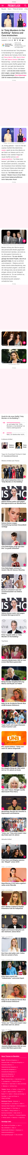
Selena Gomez (12, 59)
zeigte (3, 150)
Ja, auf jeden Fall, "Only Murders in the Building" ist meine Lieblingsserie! (16, 426)
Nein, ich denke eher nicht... (16, 434)
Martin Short (21, 57)
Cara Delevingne (20, 75)
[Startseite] (14, 5)
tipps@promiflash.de (11, 456)
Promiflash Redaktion (19, 38)
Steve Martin (8, 57)
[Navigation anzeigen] (2, 5)
